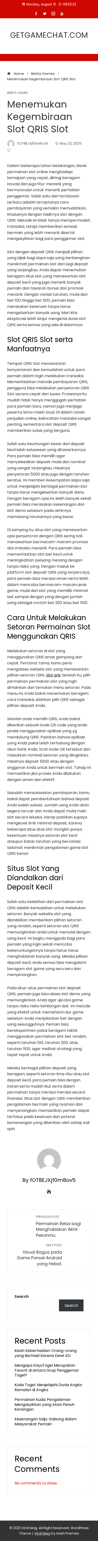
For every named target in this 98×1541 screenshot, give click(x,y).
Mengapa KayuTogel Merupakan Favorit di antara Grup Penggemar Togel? (47, 1370)
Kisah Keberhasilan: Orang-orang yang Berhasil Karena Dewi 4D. (46, 1353)
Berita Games (17, 93)
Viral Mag (42, 1533)
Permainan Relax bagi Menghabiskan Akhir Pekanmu (58, 1226)
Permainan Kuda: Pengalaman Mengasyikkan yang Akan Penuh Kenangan (44, 1404)
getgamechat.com (49, 35)
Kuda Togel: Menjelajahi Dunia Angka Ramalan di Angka (48, 1387)
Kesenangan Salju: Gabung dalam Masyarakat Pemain (46, 1421)
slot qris (53, 675)
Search (22, 1296)
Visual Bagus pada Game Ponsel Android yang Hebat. (39, 1255)
